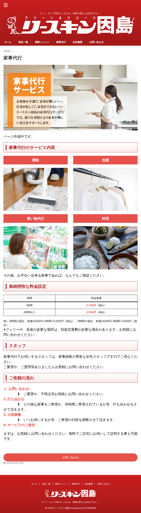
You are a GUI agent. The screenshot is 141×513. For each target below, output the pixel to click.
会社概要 (77, 41)
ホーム (8, 41)
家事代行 (61, 41)
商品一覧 (23, 41)
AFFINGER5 (90, 508)
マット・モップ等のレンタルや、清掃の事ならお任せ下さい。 (70, 502)
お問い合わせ (96, 41)
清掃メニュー (42, 41)
